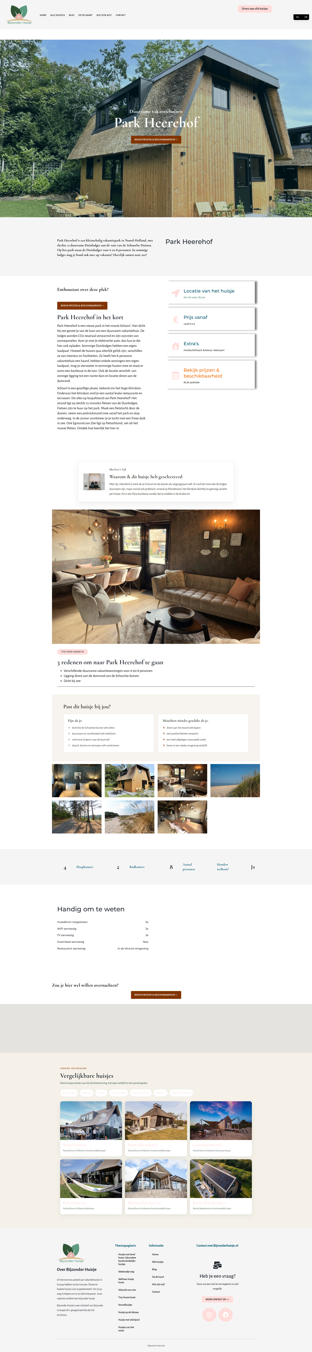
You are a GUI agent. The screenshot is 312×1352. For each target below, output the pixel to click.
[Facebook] (226, 1315)
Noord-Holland (69, 1093)
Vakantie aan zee (127, 1290)
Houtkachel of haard (141, 1093)
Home (43, 15)
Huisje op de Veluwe (128, 1312)
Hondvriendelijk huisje (181, 1093)
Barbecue (101, 1093)
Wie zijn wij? (104, 15)
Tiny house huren (127, 1297)
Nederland (86, 1093)
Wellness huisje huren (126, 1281)
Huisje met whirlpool (129, 1320)
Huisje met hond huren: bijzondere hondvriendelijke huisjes (127, 1259)
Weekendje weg (126, 1271)
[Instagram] (209, 1315)
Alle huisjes (57, 15)
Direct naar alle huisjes (255, 8)
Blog (72, 15)
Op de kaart (85, 15)
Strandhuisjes (125, 1305)
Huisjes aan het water (126, 1329)
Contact (121, 15)
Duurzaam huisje (118, 1093)
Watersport (160, 1093)
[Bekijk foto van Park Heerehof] (77, 780)
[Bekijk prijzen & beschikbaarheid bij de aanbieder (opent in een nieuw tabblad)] (176, 375)
